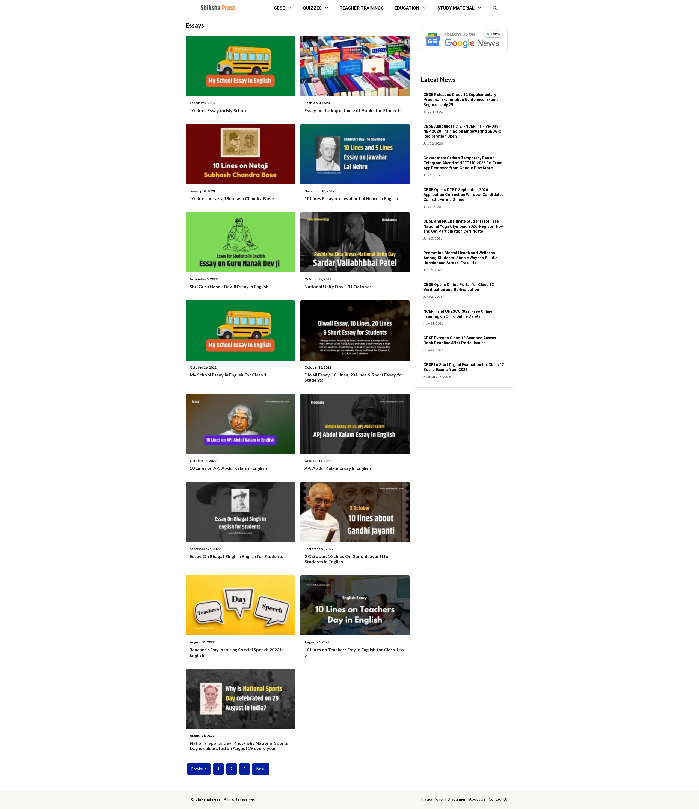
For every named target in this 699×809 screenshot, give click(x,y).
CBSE (279, 8)
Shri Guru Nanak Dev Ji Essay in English (229, 286)
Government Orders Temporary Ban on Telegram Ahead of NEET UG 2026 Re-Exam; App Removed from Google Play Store (463, 163)
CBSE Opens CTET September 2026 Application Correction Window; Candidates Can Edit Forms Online (463, 195)
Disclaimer (457, 799)
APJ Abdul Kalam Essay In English (337, 468)
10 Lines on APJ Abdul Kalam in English (228, 468)
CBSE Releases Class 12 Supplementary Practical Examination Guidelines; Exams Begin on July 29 (461, 99)
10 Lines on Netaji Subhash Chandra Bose (232, 198)
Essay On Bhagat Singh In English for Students (236, 556)
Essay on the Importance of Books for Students (353, 110)
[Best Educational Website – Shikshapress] (217, 8)
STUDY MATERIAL (456, 8)
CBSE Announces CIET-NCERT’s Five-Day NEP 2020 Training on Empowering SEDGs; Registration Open (462, 131)
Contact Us (498, 799)
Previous (198, 768)
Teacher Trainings (362, 8)
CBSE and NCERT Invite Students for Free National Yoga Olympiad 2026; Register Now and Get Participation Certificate (463, 226)
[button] (494, 8)
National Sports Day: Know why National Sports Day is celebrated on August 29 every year (239, 745)
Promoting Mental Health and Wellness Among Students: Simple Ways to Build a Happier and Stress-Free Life (460, 258)
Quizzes (312, 8)
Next (260, 768)
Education (407, 8)
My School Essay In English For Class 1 (228, 374)
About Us (477, 799)
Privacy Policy (432, 799)
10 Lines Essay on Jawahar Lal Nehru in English (351, 198)
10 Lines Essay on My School (218, 110)
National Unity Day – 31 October (337, 286)
